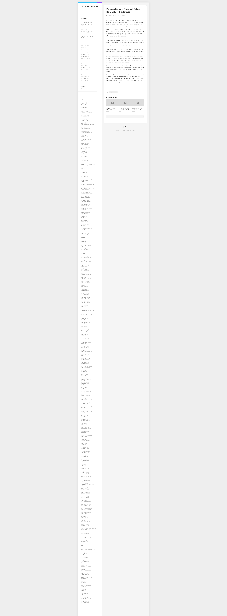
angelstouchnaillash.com (86, 238)
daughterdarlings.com (85, 108)
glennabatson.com (84, 319)
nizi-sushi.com (83, 370)
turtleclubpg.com (84, 412)
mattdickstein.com (84, 464)
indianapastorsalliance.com (86, 428)
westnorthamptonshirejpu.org (86, 167)
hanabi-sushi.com (84, 517)
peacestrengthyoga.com (85, 483)
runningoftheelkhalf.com (85, 480)
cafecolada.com (84, 299)
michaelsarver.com (84, 246)
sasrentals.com (84, 244)
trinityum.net (83, 534)
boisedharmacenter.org (85, 282)
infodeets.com (83, 110)
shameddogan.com (84, 455)
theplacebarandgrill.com (85, 423)
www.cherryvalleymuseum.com (87, 175)
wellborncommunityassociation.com (88, 164)
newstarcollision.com (85, 242)
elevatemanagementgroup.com (87, 577)
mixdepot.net (83, 522)
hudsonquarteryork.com (85, 544)
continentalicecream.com (86, 325)
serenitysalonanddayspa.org (86, 112)
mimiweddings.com (84, 597)
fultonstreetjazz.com (85, 169)
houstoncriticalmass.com (86, 309)
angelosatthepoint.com (85, 427)
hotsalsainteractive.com (85, 111)
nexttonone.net (83, 469)
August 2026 (84, 45)
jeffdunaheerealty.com (85, 481)
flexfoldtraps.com (84, 485)
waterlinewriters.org (84, 453)
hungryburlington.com (85, 364)
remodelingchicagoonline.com (86, 508)
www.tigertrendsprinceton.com (87, 476)
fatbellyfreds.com (84, 541)
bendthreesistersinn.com (85, 400)
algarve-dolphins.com (85, 383)
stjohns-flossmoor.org (85, 402)
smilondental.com (84, 241)
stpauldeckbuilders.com (85, 493)
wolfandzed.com (84, 518)
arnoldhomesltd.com (85, 200)
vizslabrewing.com (84, 220)
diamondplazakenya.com (86, 552)
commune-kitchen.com (85, 331)
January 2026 (84, 56)
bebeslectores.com (84, 180)
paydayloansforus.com (85, 128)
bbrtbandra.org (84, 145)
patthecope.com (84, 436)
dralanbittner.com (84, 221)
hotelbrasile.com (84, 168)
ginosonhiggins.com (85, 386)
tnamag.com (83, 444)
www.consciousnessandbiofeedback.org (88, 528)
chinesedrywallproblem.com (86, 399)
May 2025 (84, 60)
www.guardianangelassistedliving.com (88, 549)
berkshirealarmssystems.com (86, 218)
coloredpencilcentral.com (86, 201)
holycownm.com (84, 410)
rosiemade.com (84, 229)
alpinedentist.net (84, 156)
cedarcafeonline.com (85, 114)
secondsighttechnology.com (86, 245)
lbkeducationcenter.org (85, 270)
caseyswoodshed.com (85, 431)
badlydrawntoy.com (84, 465)
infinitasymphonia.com (85, 337)
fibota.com (83, 545)
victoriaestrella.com (84, 415)
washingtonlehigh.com (85, 514)
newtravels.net (83, 127)
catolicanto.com (84, 269)
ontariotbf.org (83, 135)
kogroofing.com (84, 155)
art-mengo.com (84, 371)
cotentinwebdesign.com (85, 176)
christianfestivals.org (85, 380)
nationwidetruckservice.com (86, 411)
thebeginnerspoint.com (85, 302)
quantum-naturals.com (85, 556)
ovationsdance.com (85, 265)
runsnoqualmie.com (85, 496)
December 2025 (85, 58)
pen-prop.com (83, 475)
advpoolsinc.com (84, 425)
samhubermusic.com (85, 602)
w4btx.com (83, 237)
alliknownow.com (84, 313)
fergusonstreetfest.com (85, 558)
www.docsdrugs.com (85, 497)
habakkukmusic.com (85, 468)
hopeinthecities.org (84, 291)
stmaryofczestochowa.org (86, 358)
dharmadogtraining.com (85, 591)
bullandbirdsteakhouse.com (86, 502)
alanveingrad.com (84, 384)
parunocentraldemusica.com (86, 548)
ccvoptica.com (84, 513)
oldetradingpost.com (85, 177)
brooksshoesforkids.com (86, 445)
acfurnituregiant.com (85, 115)
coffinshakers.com (84, 356)
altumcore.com (84, 441)
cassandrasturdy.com (85, 295)
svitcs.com (83, 437)
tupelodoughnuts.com (85, 230)
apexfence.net (83, 603)
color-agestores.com (85, 283)
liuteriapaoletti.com (84, 396)
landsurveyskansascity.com (86, 492)
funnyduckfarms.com (85, 574)
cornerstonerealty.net (85, 526)
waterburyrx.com (84, 424)
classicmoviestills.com (85, 298)
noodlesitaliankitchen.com (86, 139)
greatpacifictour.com (85, 414)
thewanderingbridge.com (85, 360)
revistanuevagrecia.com (85, 346)
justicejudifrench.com (85, 359)
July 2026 (84, 47)
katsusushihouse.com (85, 339)
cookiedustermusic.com (85, 404)
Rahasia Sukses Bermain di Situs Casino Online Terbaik (137, 110)
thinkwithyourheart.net (85, 206)
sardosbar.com (84, 216)
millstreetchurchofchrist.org (86, 566)
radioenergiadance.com (85, 157)
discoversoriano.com (85, 301)
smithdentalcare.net (84, 599)
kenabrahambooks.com (85, 330)
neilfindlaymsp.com (84, 419)
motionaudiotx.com (84, 593)
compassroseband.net (85, 440)
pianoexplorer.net (84, 532)
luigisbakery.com (84, 516)
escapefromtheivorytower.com (87, 193)
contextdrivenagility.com (85, 354)
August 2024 (84, 80)
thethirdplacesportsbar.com (86, 537)
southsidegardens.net (85, 533)
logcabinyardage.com (85, 460)
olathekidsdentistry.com (85, 232)
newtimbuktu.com (84, 120)
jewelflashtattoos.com (85, 143)
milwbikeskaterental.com (85, 390)
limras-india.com (84, 103)
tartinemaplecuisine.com (85, 367)
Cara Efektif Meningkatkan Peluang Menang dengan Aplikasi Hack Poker (87, 36)
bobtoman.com (84, 152)
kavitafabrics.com (84, 407)
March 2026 (84, 52)
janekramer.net (83, 368)
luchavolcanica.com (85, 408)
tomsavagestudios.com (85, 260)
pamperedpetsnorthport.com (86, 228)
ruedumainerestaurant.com (86, 342)
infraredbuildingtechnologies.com (87, 184)
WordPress (125, 131)
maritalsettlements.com (85, 388)
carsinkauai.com (84, 565)
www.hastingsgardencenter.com (87, 530)
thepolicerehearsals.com (85, 311)
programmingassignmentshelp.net (87, 124)
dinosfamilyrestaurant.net (86, 183)
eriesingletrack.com (84, 226)
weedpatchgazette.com (85, 224)
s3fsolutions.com (84, 191)
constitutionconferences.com (86, 435)
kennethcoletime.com (85, 363)
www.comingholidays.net (85, 303)
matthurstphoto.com (85, 561)
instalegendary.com (84, 136)
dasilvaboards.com (84, 318)
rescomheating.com (85, 595)
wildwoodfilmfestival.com (86, 165)
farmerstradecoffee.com (85, 459)
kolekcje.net (83, 268)
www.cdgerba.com (84, 546)
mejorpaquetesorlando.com (86, 234)
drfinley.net (83, 579)
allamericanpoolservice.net (86, 257)
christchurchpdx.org (85, 329)
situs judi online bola (113, 92)
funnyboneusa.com (84, 403)
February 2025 (84, 67)
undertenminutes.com (85, 116)
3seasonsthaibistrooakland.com (87, 274)
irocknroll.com (83, 209)
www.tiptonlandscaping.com (86, 510)
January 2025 (84, 69)
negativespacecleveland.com (86, 395)
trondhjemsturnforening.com (86, 550)
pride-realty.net (83, 569)
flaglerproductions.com (85, 322)
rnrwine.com (83, 582)
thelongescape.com (84, 376)
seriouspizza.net (84, 439)
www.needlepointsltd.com (86, 501)
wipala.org (83, 285)
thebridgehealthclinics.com (86, 452)
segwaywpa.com (84, 449)
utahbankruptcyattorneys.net (86, 208)
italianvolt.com (83, 217)
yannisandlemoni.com (85, 222)
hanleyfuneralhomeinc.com (86, 233)
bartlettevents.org (84, 171)
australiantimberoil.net (85, 181)
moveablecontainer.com (85, 172)
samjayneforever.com (85, 560)
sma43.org (83, 506)
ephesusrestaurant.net (85, 538)
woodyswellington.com (85, 540)
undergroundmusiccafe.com (86, 601)
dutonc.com (83, 375)
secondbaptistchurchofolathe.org (87, 587)
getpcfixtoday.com (84, 144)
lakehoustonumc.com (85, 467)
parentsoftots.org (84, 456)
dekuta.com (83, 520)
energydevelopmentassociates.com (87, 188)
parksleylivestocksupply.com (86, 281)
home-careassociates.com (86, 278)
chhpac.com (83, 590)
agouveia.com (83, 586)
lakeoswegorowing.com (85, 583)
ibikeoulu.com (83, 355)
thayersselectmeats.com (85, 447)
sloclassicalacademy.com (86, 317)
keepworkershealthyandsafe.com (87, 137)
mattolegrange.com (84, 378)
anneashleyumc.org (84, 491)
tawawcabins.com (84, 213)
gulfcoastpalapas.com (85, 451)
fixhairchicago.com (84, 432)
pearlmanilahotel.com (85, 149)
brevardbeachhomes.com (86, 192)
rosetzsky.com (84, 343)
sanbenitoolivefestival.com (86, 297)
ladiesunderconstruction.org (86, 179)
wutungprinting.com (84, 387)
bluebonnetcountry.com (85, 147)
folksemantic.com (84, 214)
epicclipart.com (84, 148)
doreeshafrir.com (84, 350)
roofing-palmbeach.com (85, 197)
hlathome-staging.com (85, 249)
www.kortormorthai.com (85, 488)
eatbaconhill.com (84, 123)
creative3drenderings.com (86, 457)
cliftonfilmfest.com (84, 202)
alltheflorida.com (84, 562)
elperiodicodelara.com (85, 104)
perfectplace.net (84, 273)
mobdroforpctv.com (85, 294)
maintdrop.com (84, 151)
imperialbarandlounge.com (86, 204)
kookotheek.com (84, 159)
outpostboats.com (84, 289)
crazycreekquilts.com (85, 326)
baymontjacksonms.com (86, 391)
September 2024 (85, 78)
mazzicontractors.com (85, 536)
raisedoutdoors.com (85, 205)
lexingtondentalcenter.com (86, 252)
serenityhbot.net (84, 471)
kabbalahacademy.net (85, 240)
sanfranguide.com (84, 305)
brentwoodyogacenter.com (86, 509)
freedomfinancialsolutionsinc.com (87, 484)
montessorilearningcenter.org (86, 557)
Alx (132, 131)
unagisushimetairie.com (85, 141)
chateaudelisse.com (85, 163)
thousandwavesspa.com (85, 416)
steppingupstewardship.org (86, 512)
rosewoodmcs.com (87, 6)
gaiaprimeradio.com (85, 372)
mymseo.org (83, 589)
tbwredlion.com (84, 553)
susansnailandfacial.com (86, 473)
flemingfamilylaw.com (85, 581)
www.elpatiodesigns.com (85, 542)
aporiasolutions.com (85, 448)
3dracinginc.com (84, 307)
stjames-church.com (85, 347)
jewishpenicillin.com (84, 258)
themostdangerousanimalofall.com (87, 310)
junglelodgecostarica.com (86, 379)
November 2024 (85, 74)
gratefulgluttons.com (85, 293)
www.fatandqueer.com (85, 489)
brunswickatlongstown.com (86, 366)
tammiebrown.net (84, 374)
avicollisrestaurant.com (85, 420)
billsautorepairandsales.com (86, 554)
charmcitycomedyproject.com (86, 351)
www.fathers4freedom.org (86, 477)
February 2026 (84, 54)
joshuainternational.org (85, 472)
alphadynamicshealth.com (86, 570)
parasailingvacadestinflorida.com (87, 568)
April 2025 (84, 63)
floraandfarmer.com (85, 189)
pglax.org (82, 394)
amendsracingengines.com (86, 487)
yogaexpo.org (83, 277)
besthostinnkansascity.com (86, 598)
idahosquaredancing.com (86, 212)
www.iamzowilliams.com (85, 529)
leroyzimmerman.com (85, 578)
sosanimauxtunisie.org (85, 153)
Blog (83, 88)
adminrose (119, 15)
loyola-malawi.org (84, 286)
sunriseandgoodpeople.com (86, 398)
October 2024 (84, 76)
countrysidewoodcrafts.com (86, 132)
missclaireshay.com (85, 102)
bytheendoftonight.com (85, 290)
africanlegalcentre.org (85, 338)
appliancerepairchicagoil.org (86, 133)
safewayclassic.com (85, 131)
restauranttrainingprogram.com (87, 256)
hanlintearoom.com (84, 573)
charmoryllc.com (84, 306)
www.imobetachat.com (85, 463)
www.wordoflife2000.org (85, 210)
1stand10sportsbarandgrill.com (87, 236)
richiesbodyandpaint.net (85, 106)
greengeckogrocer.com (85, 248)
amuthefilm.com (84, 333)
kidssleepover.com (84, 125)
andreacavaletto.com (85, 279)
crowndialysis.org (84, 254)
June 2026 (84, 49)
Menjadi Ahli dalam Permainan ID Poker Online (110, 110)
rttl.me (82, 594)
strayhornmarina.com (85, 321)
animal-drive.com (84, 443)
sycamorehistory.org (85, 525)
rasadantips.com (84, 119)
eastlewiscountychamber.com (86, 314)
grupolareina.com (84, 173)
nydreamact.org (84, 140)
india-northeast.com (85, 196)
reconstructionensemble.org (86, 406)
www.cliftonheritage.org (85, 505)
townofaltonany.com (85, 392)
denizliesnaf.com (84, 433)
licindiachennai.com (84, 107)
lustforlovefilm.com (84, 334)
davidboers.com (84, 461)
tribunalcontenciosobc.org (86, 315)
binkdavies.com (84, 327)
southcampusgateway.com (86, 161)
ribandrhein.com (84, 266)
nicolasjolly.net (83, 335)
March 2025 (84, 65)
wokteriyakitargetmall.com (86, 250)
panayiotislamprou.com (85, 160)
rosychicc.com (84, 287)
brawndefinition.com (85, 323)
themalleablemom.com (85, 362)
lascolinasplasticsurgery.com (86, 504)
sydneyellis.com (84, 253)
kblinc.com (83, 225)
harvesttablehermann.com (86, 185)
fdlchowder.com (84, 500)
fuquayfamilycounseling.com (86, 585)
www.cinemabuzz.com (85, 521)
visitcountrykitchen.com (85, 382)
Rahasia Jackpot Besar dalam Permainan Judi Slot (124, 110)
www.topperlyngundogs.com (86, 479)
